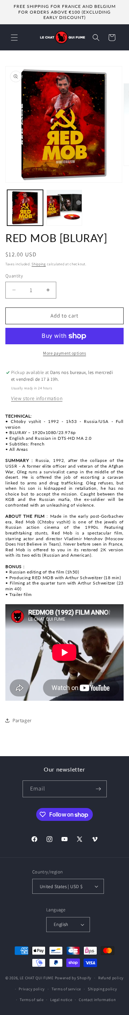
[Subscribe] (98, 788)
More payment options (64, 353)
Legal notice (61, 999)
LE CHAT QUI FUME (37, 977)
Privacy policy (32, 988)
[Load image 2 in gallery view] (64, 208)
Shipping (39, 264)
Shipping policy (102, 988)
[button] (14, 37)
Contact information (97, 999)
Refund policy (111, 977)
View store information (36, 398)
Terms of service (66, 988)
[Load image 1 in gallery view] (25, 208)
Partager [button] (22, 720)
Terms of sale (31, 999)
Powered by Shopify (73, 977)
